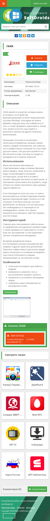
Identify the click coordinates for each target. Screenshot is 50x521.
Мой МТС (37, 414)
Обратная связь (8, 507)
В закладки (38, 72)
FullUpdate (37, 444)
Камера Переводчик (13, 384)
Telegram (38, 65)
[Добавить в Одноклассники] (24, 35)
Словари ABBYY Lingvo (13, 414)
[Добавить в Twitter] (28, 35)
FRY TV (12, 444)
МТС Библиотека (37, 474)
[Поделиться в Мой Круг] (20, 35)
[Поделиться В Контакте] (33, 35)
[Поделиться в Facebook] (16, 35)
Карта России (13, 474)
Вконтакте (30, 507)
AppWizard (37, 384)
